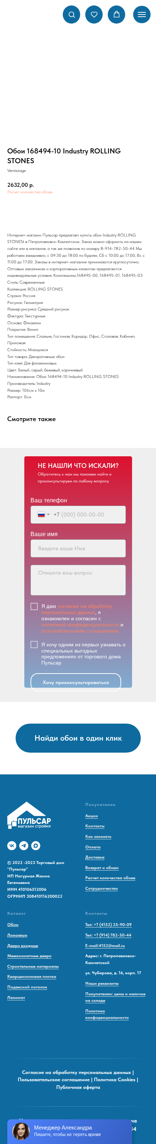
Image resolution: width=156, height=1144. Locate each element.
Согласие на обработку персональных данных (76, 1072)
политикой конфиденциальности (80, 624)
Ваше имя (44, 534)
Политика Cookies (114, 1079)
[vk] (11, 845)
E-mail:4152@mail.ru (105, 945)
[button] (71, 14)
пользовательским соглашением (80, 631)
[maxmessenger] (35, 845)
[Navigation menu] (142, 14)
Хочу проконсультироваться (76, 682)
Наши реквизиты (102, 983)
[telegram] (23, 845)
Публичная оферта (78, 1087)
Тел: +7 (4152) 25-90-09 (108, 924)
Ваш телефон (48, 500)
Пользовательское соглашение (54, 1079)
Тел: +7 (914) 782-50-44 (108, 935)
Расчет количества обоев (29, 191)
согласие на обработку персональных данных (76, 609)
